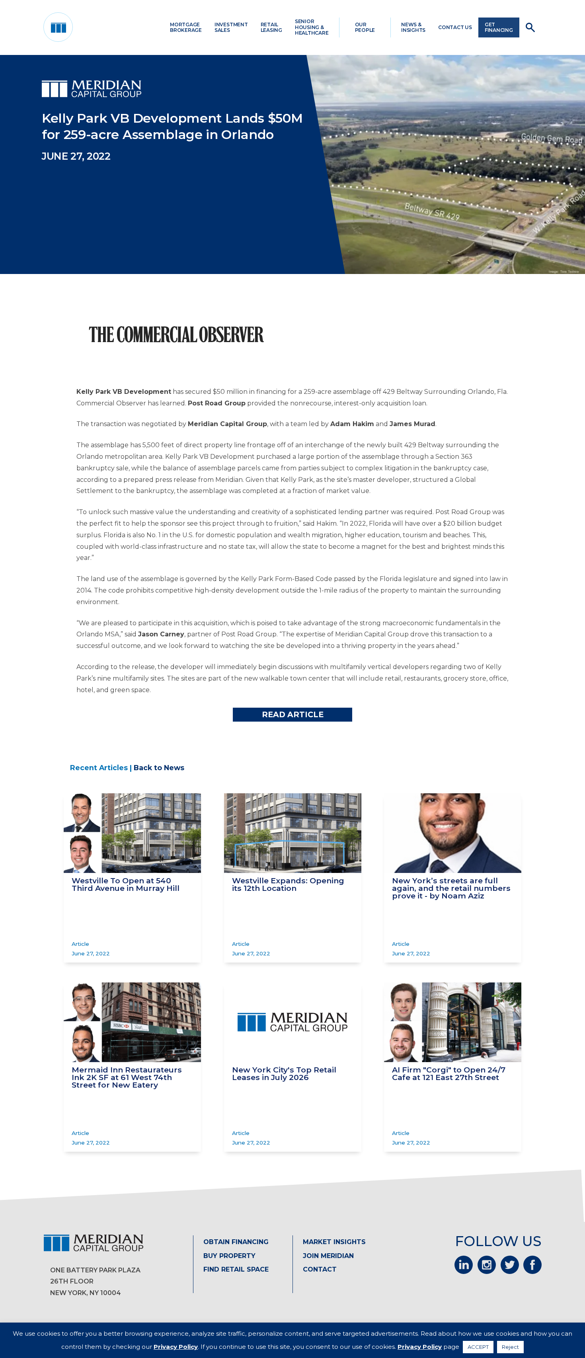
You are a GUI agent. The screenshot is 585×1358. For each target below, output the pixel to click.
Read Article (293, 714)
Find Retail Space (236, 1269)
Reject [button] (510, 1347)
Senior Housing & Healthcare (312, 27)
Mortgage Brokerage (186, 27)
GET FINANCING (499, 27)
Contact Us (455, 27)
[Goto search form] (530, 27)
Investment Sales (231, 27)
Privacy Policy (176, 1346)
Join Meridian (328, 1256)
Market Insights (334, 1242)
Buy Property (229, 1256)
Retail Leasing (271, 27)
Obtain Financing (236, 1242)
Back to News (159, 767)
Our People (365, 27)
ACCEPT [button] (478, 1347)
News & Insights (413, 27)
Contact (320, 1269)
